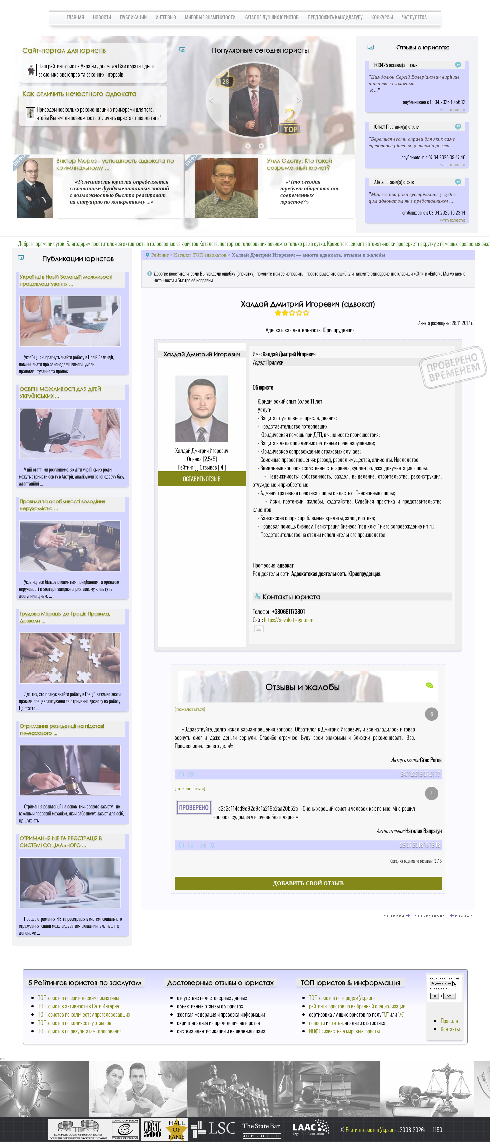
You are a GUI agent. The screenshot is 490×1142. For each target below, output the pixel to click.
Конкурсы (382, 17)
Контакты (450, 1029)
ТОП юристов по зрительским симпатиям (78, 997)
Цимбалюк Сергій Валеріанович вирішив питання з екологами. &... (414, 83)
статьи (336, 1022)
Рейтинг (160, 255)
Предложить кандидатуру (335, 17)
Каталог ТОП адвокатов (200, 255)
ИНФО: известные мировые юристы (344, 1031)
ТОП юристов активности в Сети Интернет (79, 1006)
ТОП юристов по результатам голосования (80, 1031)
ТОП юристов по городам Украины (343, 997)
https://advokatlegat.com (288, 619)
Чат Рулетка (414, 17)
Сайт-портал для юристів (64, 50)
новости (317, 1022)
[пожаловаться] (190, 709)
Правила (449, 1020)
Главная (75, 17)
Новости (102, 17)
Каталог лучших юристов (271, 17)
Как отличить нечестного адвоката (79, 93)
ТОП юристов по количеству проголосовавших (84, 1014)
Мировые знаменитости (210, 17)
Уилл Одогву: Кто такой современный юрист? (299, 164)
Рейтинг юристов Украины (372, 1129)
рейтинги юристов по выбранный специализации (357, 1006)
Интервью (166, 17)
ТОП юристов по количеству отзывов (74, 1022)
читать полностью (452, 109)
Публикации (133, 17)
